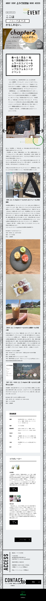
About (8, 3)
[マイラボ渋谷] (23, 3)
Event (14, 3)
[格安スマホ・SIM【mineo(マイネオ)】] (23, 594)
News (32, 3)
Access (37, 3)
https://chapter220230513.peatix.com (14, 360)
